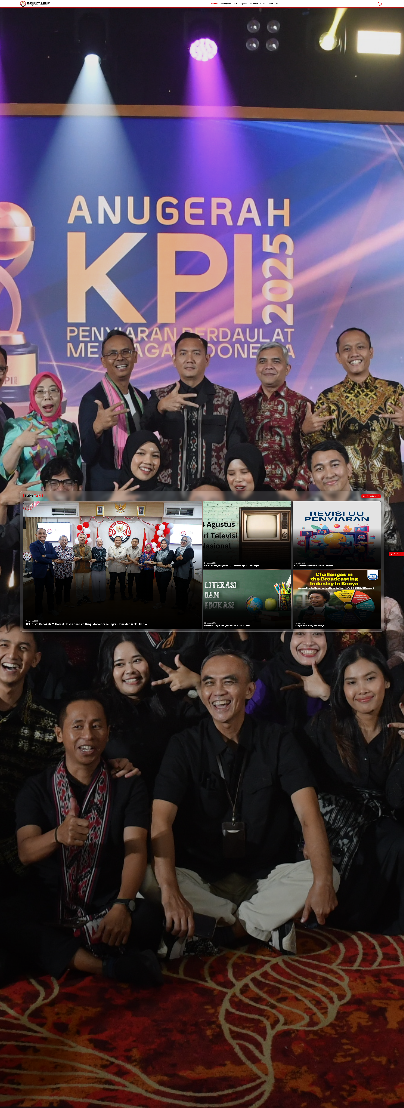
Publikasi (253, 4)
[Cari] (380, 4)
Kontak (270, 4)
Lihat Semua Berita (369, 496)
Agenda (244, 4)
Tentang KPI (225, 4)
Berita (236, 4)
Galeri (262, 4)
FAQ (277, 4)
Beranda (214, 4)
